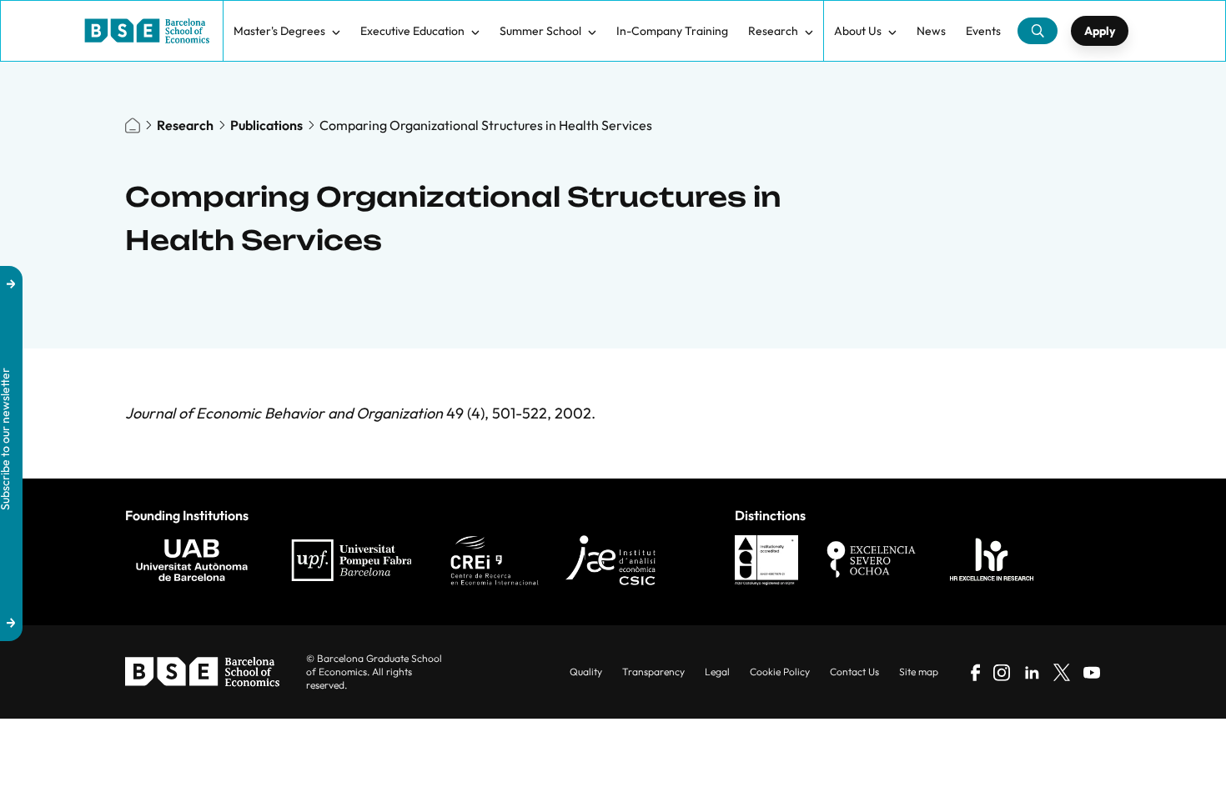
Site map (918, 671)
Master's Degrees (279, 30)
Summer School (540, 30)
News (931, 30)
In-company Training (672, 30)
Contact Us (854, 671)
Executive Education (412, 30)
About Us (858, 30)
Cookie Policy (780, 671)
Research (773, 30)
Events (983, 30)
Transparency (653, 671)
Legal (717, 671)
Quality (586, 671)
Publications (266, 125)
